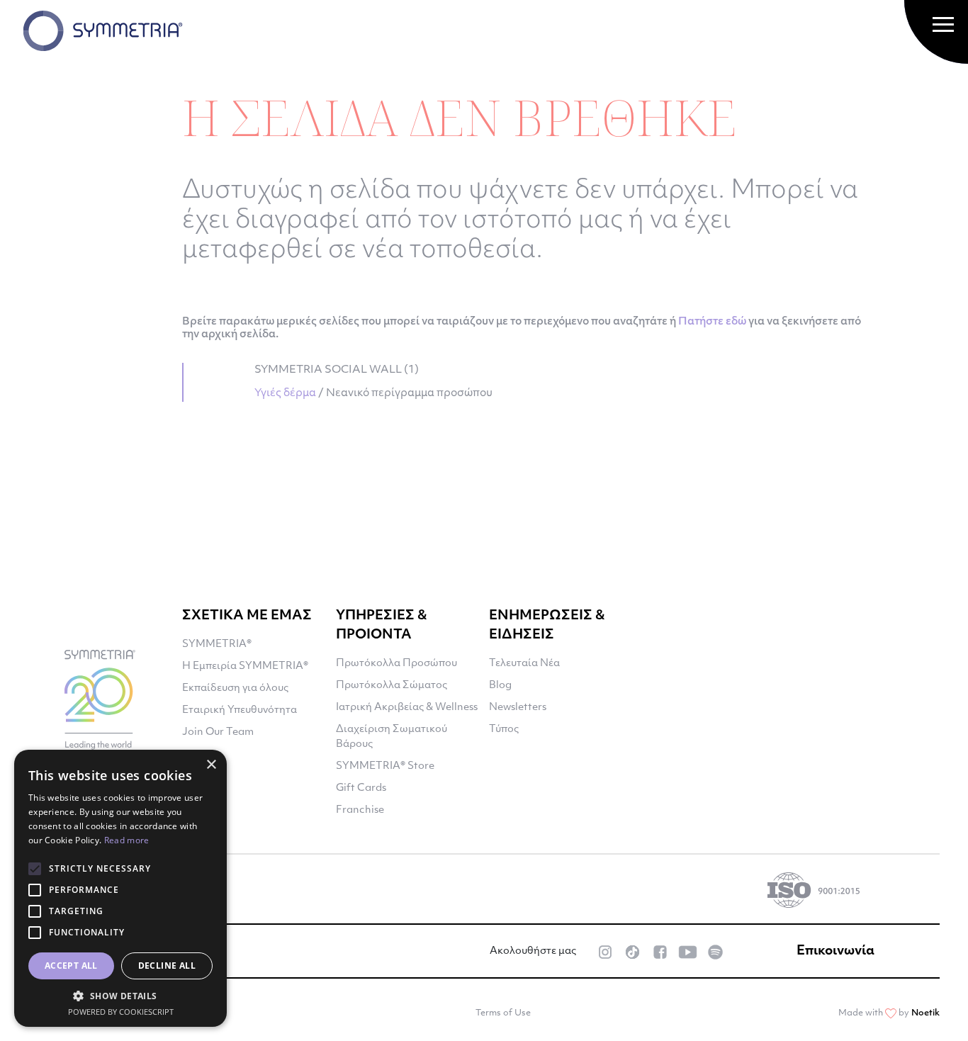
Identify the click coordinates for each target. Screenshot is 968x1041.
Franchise (360, 810)
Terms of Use (503, 1013)
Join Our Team (218, 732)
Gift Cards (361, 788)
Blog (500, 685)
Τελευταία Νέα (524, 663)
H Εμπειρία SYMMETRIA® (245, 666)
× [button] (211, 765)
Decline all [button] (167, 966)
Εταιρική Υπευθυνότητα (239, 710)
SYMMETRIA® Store (385, 766)
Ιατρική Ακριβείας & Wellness (407, 707)
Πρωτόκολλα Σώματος (391, 685)
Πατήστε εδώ (712, 322)
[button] (120, 996)
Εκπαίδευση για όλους (235, 688)
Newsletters (517, 707)
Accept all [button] (71, 966)
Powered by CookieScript (121, 1011)
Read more (127, 840)
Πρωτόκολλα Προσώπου (396, 663)
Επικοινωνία (835, 951)
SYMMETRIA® (217, 644)
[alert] (120, 888)
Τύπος (504, 729)
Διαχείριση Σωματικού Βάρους (391, 737)
